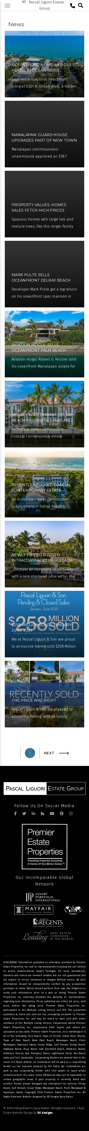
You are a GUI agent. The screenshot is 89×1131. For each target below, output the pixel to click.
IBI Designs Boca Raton (60, 1096)
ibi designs (45, 1112)
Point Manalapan (73, 1088)
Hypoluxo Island (13, 1092)
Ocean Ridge (34, 1088)
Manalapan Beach (53, 1088)
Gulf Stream (18, 1088)
